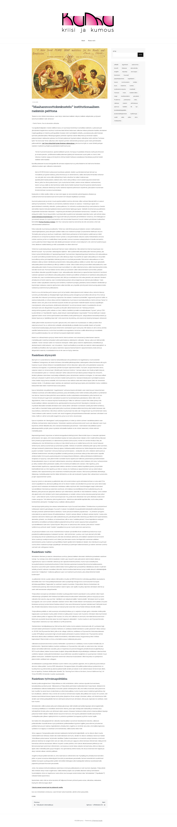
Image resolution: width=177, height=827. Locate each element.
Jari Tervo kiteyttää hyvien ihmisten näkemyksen (58, 143)
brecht (116, 68)
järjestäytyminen (119, 79)
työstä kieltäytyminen (120, 114)
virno (136, 117)
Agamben (125, 65)
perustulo (136, 96)
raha (135, 100)
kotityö (135, 82)
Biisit (83, 41)
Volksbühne (117, 121)
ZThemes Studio (97, 821)
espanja (124, 72)
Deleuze (124, 68)
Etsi (114, 51)
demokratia (134, 68)
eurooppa (134, 72)
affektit (116, 65)
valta (122, 117)
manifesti (132, 89)
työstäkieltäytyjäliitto (120, 110)
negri (115, 96)
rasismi (125, 103)
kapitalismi (131, 79)
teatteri (125, 107)
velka (129, 117)
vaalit (115, 117)
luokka (132, 86)
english (116, 72)
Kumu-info (91, 41)
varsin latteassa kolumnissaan (42, 217)
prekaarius (127, 100)
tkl (131, 107)
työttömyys (134, 114)
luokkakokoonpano (120, 89)
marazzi (116, 93)
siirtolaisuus (134, 103)
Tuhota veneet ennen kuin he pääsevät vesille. (47, 787)
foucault (126, 75)
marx (124, 93)
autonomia (135, 65)
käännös (123, 86)
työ (137, 107)
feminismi (117, 75)
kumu (34, 796)
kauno (116, 82)
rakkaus (116, 103)
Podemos (117, 100)
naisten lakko (133, 93)
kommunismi (125, 82)
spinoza (116, 107)
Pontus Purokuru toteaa (47, 222)
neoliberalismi (125, 96)
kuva (115, 86)
